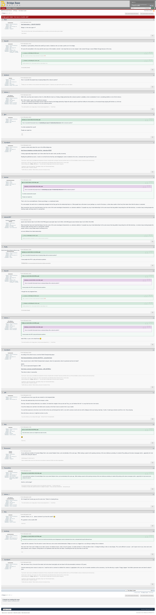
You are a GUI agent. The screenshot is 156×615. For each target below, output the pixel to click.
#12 (153, 350)
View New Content (148, 10)
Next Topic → (151, 592)
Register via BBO (136, 5)
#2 (153, 41)
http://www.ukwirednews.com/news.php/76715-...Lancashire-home (36, 357)
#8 (153, 217)
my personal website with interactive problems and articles (36, 263)
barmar (6, 177)
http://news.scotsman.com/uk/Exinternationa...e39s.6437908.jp (36, 369)
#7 (153, 177)
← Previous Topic (136, 592)
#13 (153, 392)
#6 (153, 142)
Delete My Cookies (17, 612)
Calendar (15, 8)
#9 (153, 247)
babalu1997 (7, 217)
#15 (153, 448)
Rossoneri (7, 448)
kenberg (6, 531)
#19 (153, 531)
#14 (153, 424)
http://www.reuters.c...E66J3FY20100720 (30, 24)
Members (9, 8)
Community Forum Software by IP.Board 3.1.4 (145, 612)
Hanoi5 (6, 41)
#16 (153, 468)
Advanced (155, 8)
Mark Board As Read (25, 612)
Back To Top (4, 612)
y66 (5, 392)
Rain (5, 19)
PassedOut (7, 468)
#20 (153, 559)
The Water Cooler (22, 10)
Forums (3, 8)
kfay (5, 424)
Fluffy (5, 247)
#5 (153, 114)
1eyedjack (7, 142)
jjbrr (5, 114)
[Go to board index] (11, 3)
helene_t (6, 92)
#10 (153, 271)
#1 (153, 19)
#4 (153, 92)
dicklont (6, 75)
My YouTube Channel (25, 67)
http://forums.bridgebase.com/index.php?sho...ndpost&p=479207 (36, 150)
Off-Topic (15, 10)
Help (152, 5)
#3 (153, 75)
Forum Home (10, 612)
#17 (153, 494)
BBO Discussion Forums (6, 10)
